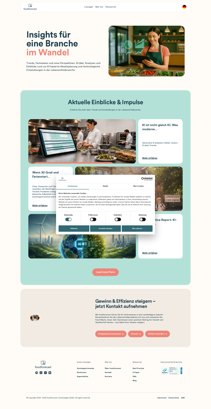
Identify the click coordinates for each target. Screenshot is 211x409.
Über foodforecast (113, 368)
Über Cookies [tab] (138, 186)
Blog (134, 380)
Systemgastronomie (85, 368)
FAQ (134, 376)
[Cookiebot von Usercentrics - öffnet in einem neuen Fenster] (143, 179)
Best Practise (138, 368)
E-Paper (136, 372)
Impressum (161, 398)
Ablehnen (74, 228)
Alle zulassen (137, 228)
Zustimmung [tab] (72, 186)
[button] (88, 6)
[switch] (93, 219)
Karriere (108, 376)
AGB (183, 398)
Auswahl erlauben (105, 228)
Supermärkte (82, 376)
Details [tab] (105, 186)
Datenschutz (173, 398)
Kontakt (108, 372)
